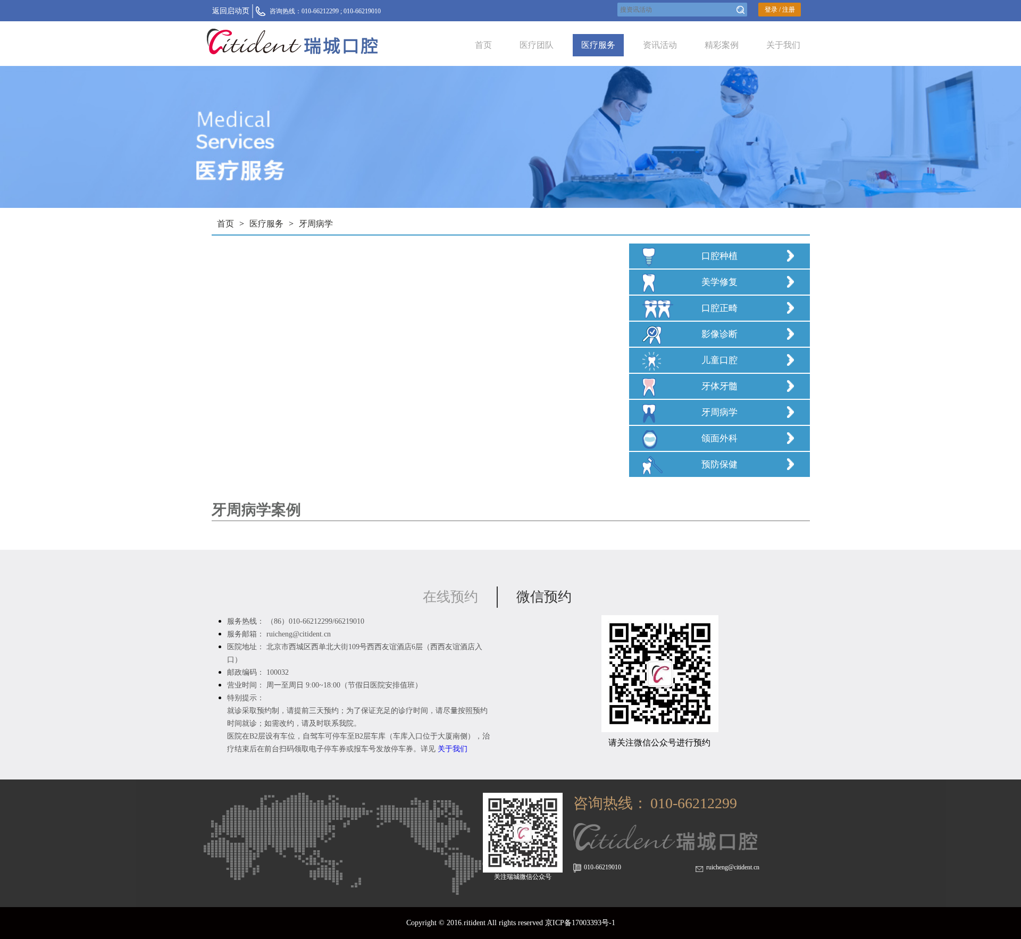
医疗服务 (598, 44)
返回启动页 (230, 11)
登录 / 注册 (780, 9)
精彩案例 (722, 44)
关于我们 (783, 44)
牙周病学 (316, 223)
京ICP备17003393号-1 (580, 923)
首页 (483, 44)
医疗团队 (537, 44)
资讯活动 (660, 44)
